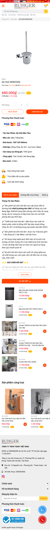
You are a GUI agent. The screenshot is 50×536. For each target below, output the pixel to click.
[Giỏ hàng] (45, 6)
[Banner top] (25, 1)
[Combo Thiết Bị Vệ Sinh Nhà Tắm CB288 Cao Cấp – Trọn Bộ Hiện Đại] (9, 346)
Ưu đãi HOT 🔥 (25, 281)
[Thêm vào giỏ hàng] (44, 296)
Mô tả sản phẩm (10, 195)
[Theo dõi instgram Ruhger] (3, 476)
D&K (4, 79)
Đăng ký (43, 498)
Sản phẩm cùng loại (13, 382)
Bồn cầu (4, 15)
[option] (25, 48)
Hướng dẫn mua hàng (30, 195)
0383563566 (20, 472)
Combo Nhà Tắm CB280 (27, 362)
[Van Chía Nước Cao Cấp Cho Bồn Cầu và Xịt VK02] (14, 401)
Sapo (36, 527)
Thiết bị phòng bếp (23, 15)
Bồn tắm (33, 15)
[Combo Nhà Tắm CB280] (9, 363)
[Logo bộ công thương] (13, 520)
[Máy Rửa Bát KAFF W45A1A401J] (9, 311)
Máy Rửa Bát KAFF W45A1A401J (31, 309)
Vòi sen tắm (12, 15)
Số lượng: (6, 105)
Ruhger (20, 527)
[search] (46, 11)
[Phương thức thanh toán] (16, 124)
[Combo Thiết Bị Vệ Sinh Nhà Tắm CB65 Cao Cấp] (9, 328)
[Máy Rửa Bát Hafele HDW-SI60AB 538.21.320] (9, 293)
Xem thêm (25, 274)
